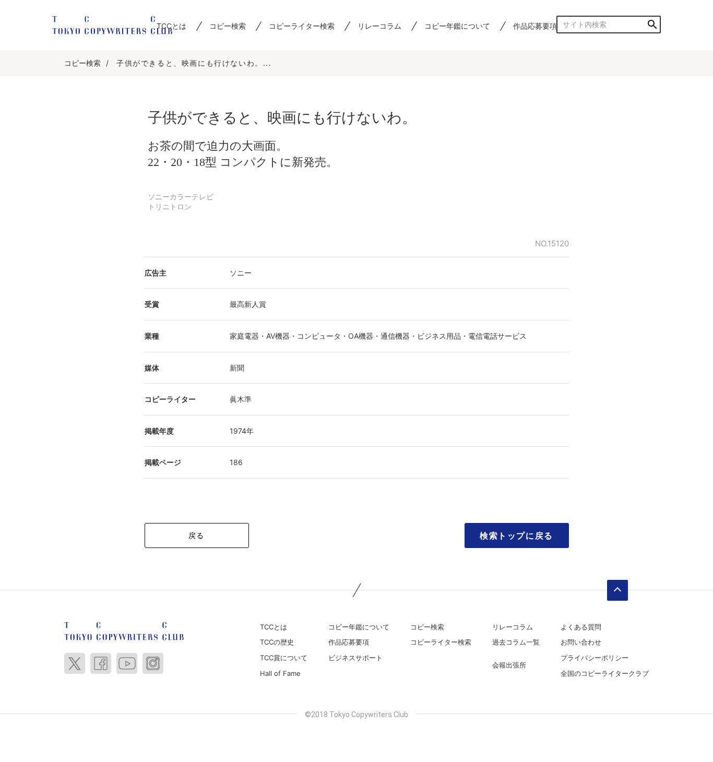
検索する (652, 24)
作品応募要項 (535, 25)
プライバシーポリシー (594, 657)
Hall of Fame (280, 673)
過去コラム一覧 (516, 642)
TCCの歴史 (277, 642)
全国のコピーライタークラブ (605, 673)
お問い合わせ (581, 642)
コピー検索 (227, 25)
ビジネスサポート (355, 657)
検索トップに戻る (516, 535)
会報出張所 (509, 665)
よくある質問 (581, 627)
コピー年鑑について (457, 25)
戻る (196, 535)
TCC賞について (283, 657)
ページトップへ (617, 590)
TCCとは (273, 627)
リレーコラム (379, 25)
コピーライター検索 (302, 25)
